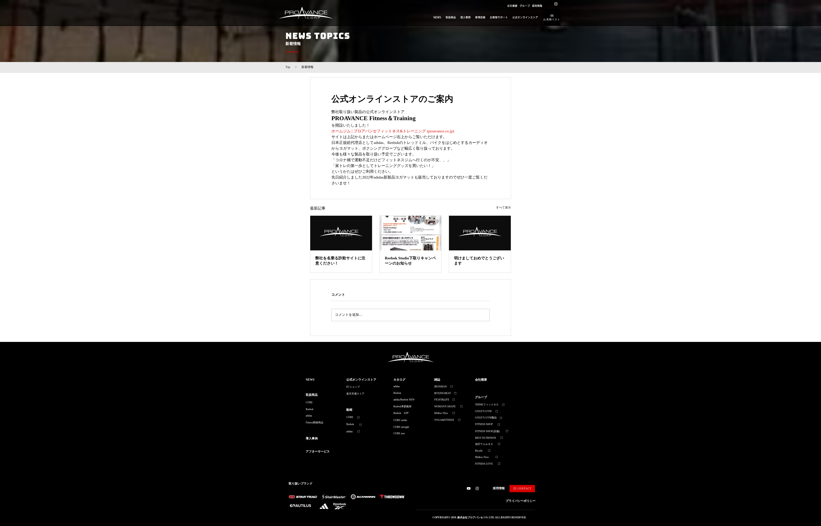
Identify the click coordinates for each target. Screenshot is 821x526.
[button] (525, 6)
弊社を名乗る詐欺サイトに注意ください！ (340, 260)
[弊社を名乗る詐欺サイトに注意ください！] (341, 233)
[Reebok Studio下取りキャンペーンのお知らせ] (411, 233)
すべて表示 (503, 207)
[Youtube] (469, 488)
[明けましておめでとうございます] (480, 233)
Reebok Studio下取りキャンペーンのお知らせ (410, 260)
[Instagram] (556, 4)
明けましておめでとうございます (479, 260)
